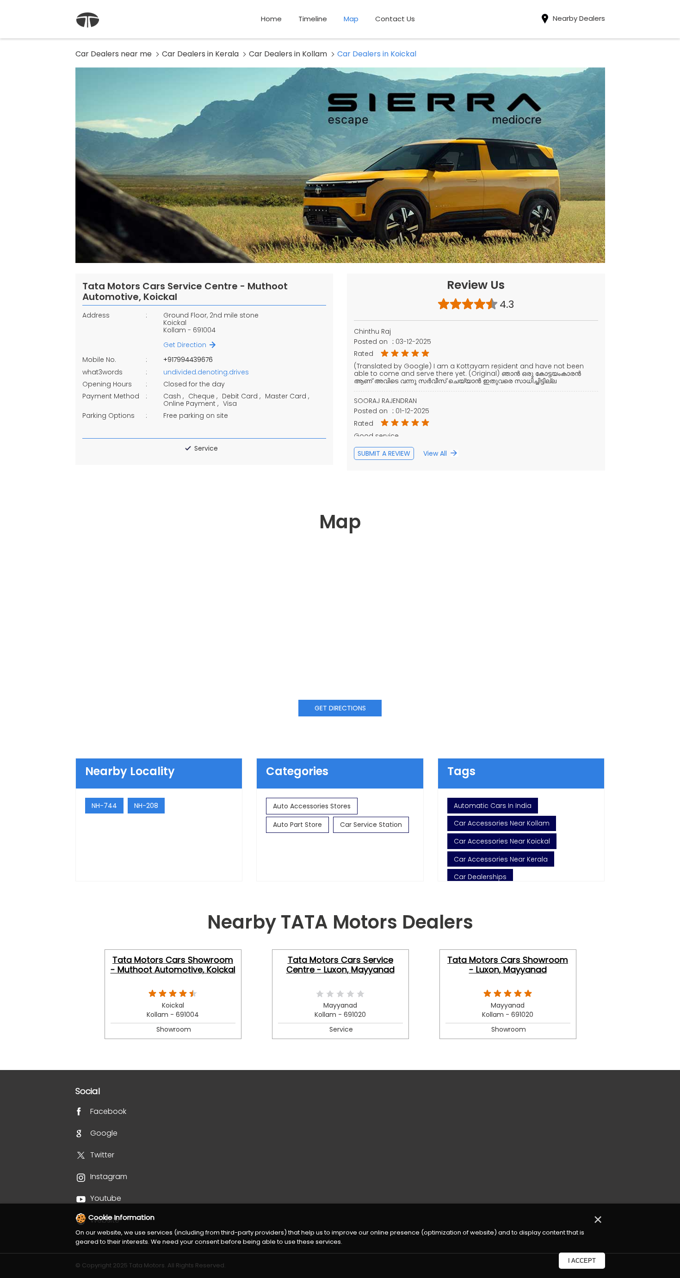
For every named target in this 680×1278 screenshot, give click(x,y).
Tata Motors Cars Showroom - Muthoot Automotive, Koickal (173, 964)
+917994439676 (188, 359)
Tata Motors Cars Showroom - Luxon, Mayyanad (507, 964)
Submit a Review (384, 453)
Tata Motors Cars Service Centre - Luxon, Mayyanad (340, 964)
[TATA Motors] (87, 21)
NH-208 (146, 805)
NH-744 (104, 805)
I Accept (582, 1260)
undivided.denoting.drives (206, 372)
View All (435, 453)
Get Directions (340, 708)
